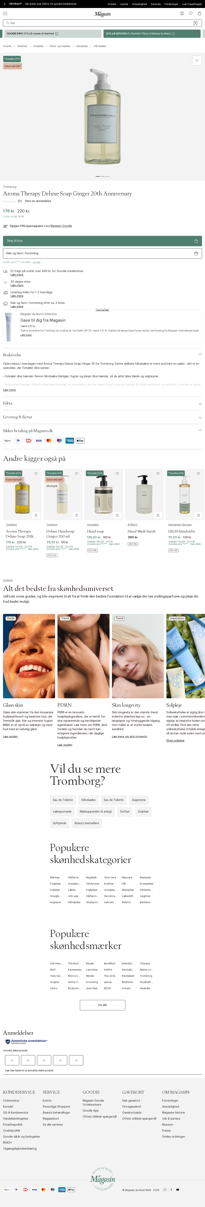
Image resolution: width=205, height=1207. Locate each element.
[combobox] (102, 23)
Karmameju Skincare (180, 524)
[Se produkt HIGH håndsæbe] (185, 494)
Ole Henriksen (59, 963)
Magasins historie (173, 1112)
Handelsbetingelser (15, 1118)
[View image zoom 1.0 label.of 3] (102, 117)
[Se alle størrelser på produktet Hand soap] (92, 550)
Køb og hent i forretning (22, 253)
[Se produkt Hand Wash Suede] (144, 494)
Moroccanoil (76, 976)
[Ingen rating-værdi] (10, 201)
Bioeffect (109, 963)
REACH (7, 1142)
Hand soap (95, 531)
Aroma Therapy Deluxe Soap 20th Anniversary (19, 536)
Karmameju (74, 969)
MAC (53, 969)
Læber (72, 890)
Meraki (90, 976)
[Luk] (166, 647)
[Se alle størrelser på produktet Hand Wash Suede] (133, 544)
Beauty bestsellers (87, 823)
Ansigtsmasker (59, 896)
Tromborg (9, 187)
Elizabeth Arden (149, 982)
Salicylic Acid (112, 902)
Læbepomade (62, 811)
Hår (124, 883)
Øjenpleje (128, 890)
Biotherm (127, 982)
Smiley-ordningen (173, 1136)
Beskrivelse (12, 355)
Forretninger (171, 4)
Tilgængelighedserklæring (20, 1148)
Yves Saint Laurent (61, 976)
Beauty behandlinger (56, 1112)
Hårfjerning (93, 896)
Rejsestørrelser (149, 877)
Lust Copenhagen (192, 4)
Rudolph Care (130, 963)
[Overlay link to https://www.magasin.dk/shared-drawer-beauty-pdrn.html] (83, 656)
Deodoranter (112, 896)
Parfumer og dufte (151, 890)
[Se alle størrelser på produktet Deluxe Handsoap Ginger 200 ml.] (51, 555)
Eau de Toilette (63, 800)
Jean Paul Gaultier (96, 988)
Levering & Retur (17, 417)
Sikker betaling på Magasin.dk (28, 431)
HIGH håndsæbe (181, 531)
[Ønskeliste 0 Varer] (190, 13)
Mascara (127, 877)
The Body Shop (77, 963)
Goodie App (91, 1110)
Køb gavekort (131, 1100)
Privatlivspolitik (12, 1124)
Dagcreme (139, 800)
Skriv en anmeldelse (38, 201)
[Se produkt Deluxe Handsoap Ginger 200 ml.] (63, 494)
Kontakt (8, 1106)
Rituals (90, 963)
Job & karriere (171, 1118)
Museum (167, 1124)
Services (156, 4)
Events (47, 1100)
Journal (124, 4)
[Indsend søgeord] (7, 23)
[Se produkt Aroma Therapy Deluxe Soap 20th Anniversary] (22, 494)
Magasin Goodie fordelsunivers (93, 1102)
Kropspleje (146, 883)
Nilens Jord (147, 969)
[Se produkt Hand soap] (103, 494)
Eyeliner (109, 883)
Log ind (36, 262)
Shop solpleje (175, 740)
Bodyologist (75, 988)
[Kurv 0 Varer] (199, 13)
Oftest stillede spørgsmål (100, 1116)
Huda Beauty (147, 988)
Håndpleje (74, 902)
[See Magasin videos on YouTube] (177, 1190)
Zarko (53, 988)
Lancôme (92, 969)
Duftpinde (59, 823)
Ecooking (92, 982)
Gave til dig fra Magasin (42, 320)
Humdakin (93, 524)
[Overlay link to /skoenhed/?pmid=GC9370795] (152, 34)
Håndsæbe (88, 800)
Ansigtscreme (76, 883)
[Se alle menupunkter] (5, 13)
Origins (54, 982)
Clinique (145, 963)
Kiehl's (108, 969)
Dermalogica (130, 969)
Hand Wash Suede (142, 531)
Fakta (7, 403)
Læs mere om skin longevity (129, 736)
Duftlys (125, 811)
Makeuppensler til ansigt (96, 811)
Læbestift (127, 896)
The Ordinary (112, 976)
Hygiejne (55, 902)
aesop (108, 982)
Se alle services (53, 1124)
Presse (166, 1130)
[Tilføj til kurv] (36, 515)
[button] (182, 13)
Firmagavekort (131, 1106)
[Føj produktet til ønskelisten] (197, 60)
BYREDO (133, 524)
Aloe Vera (110, 877)
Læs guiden (10, 736)
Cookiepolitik (11, 1130)
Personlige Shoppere (56, 1106)
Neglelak (91, 877)
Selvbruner (92, 883)
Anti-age (73, 896)
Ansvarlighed (139, 4)
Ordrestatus (11, 1100)
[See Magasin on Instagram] (165, 1190)
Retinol (126, 902)
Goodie (112, 4)
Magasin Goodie (61, 226)
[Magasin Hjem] (102, 14)
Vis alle (102, 1005)
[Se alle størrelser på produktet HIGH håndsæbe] (173, 550)
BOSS (107, 988)
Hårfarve (73, 877)
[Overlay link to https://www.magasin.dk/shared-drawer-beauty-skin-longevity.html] (138, 656)
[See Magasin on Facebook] (171, 1190)
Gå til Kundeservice (15, 1112)
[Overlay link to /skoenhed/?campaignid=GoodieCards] (52, 34)
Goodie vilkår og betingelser (21, 1136)
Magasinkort (51, 1118)
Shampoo (92, 902)
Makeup (55, 877)
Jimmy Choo (75, 982)
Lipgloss (145, 896)
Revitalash (128, 976)
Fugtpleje (91, 890)
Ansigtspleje (111, 890)
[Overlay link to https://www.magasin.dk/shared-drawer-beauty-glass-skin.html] (29, 656)
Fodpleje (55, 883)
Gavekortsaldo (132, 1112)
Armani (126, 988)
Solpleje (143, 811)
